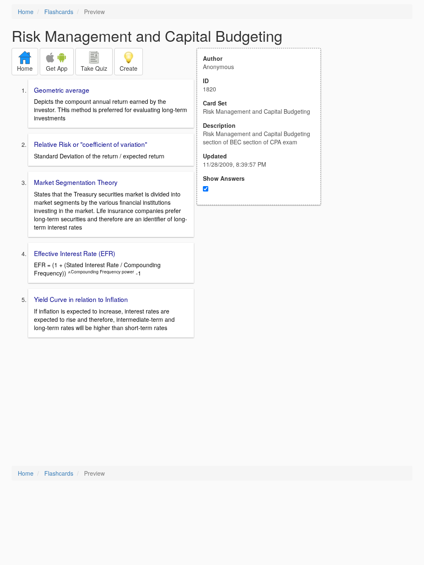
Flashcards (58, 11)
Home (26, 11)
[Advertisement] (263, 286)
